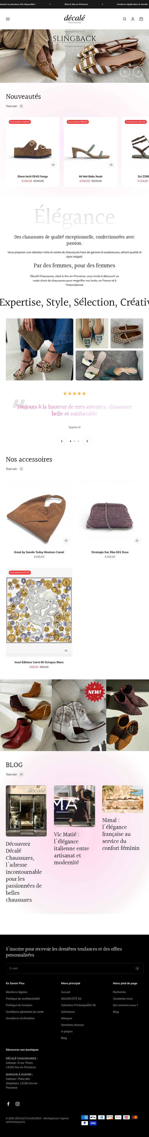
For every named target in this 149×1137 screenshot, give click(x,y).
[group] (74, 56)
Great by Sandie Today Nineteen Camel (39, 552)
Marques (66, 1018)
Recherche (119, 992)
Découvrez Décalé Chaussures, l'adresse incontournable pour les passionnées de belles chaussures (24, 872)
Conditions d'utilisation (20, 1018)
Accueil (65, 992)
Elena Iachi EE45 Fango (33, 176)
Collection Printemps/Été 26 (78, 1005)
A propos (67, 1031)
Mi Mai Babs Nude (90, 176)
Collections (68, 1011)
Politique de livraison (19, 1005)
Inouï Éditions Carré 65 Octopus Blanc (39, 662)
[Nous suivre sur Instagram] (17, 1103)
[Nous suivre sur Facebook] (8, 1103)
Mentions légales (16, 992)
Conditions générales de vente (25, 1011)
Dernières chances (72, 1025)
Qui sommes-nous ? (125, 1005)
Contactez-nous (123, 998)
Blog (64, 1038)
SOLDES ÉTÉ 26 (71, 998)
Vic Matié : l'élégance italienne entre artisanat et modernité (71, 849)
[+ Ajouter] (53, 164)
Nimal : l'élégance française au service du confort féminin (121, 834)
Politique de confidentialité (23, 998)
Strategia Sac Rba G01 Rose (109, 552)
